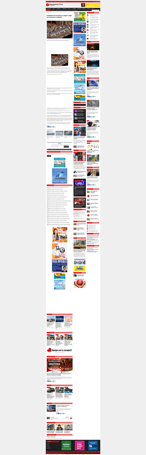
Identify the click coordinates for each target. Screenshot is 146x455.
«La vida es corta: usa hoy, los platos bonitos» (79, 206)
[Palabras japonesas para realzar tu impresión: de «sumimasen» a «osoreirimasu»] (88, 192)
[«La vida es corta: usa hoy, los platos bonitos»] (79, 201)
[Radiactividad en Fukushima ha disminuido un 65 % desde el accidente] (68, 133)
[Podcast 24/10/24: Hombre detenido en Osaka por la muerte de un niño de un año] (75, 234)
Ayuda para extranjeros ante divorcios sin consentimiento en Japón (92, 249)
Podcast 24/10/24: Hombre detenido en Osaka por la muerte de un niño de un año (81, 234)
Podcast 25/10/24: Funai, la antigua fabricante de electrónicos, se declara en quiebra (81, 228)
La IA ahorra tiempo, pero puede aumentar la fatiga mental (62, 406)
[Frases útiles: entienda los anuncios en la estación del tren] (88, 204)
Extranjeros (58, 8)
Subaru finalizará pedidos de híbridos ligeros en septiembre (68, 395)
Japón (53, 8)
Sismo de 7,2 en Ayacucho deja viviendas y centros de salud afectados (79, 137)
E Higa (52, 19)
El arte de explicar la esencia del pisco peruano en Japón (92, 177)
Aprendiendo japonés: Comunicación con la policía (94, 207)
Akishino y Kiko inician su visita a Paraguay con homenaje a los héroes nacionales (81, 172)
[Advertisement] (60, 47)
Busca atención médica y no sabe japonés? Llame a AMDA (93, 241)
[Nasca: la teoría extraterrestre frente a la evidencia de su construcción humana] (75, 176)
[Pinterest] (98, 1)
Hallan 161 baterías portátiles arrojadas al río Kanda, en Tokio (55, 206)
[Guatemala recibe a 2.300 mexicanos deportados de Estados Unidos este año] (75, 147)
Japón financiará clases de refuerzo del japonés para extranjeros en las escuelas (58, 216)
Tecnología (79, 8)
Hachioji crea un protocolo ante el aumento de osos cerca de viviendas (56, 210)
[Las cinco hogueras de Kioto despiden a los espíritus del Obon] (93, 46)
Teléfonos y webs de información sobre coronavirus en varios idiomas (92, 239)
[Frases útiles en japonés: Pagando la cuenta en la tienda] (88, 219)
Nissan (59, 398)
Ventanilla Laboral (90, 245)
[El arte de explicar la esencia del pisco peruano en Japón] (93, 172)
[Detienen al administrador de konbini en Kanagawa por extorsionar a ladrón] (51, 427)
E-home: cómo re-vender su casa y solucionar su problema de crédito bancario (51, 343)
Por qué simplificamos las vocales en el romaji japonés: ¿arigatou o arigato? (92, 251)
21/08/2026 (48, 221)
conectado (53, 438)
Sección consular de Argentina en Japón (93, 230)
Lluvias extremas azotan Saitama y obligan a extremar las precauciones (57, 220)
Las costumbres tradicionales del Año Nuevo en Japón (67, 432)
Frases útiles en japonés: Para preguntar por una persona (94, 195)
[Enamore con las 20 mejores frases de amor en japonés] (88, 200)
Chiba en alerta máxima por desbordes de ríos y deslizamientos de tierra (81, 118)
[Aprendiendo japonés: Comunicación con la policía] (88, 207)
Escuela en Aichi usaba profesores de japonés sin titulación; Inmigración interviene (58, 218)
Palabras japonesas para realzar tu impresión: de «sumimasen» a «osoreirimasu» (93, 191)
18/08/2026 (58, 407)
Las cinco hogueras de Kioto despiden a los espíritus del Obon (92, 52)
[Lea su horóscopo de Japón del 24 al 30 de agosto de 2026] (79, 183)
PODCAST (75, 221)
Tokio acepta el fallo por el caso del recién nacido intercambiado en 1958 (59, 432)
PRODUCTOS (89, 141)
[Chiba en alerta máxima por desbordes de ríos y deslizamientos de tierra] (75, 118)
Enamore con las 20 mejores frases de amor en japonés (94, 199)
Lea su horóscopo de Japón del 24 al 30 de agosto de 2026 (79, 187)
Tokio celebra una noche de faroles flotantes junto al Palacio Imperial (92, 68)
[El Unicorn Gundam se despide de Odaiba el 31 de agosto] (51, 319)
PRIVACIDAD (55, 1)
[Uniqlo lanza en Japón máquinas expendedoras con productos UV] (93, 158)
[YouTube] (99, 1)
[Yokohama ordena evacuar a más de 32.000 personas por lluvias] (75, 111)
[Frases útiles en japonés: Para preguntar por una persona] (88, 196)
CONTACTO (51, 1)
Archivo (55, 19)
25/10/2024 (79, 230)
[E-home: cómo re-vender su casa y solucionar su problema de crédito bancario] (51, 337)
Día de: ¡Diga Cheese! (76, 214)
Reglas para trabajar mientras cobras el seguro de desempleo (92, 248)
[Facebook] (93, 1)
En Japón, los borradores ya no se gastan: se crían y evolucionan (93, 151)
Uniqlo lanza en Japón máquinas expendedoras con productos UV (92, 163)
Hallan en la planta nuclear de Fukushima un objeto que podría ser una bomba (59, 136)
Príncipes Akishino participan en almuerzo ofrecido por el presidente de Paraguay (79, 163)
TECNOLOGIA (49, 403)
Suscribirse (66, 146)
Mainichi (54, 149)
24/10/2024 (79, 235)
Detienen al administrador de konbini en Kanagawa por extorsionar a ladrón (51, 432)
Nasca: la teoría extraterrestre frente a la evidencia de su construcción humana (81, 176)
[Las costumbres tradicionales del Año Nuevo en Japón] (68, 427)
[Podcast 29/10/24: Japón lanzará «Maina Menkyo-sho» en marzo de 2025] (75, 224)
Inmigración (64, 8)
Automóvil (74, 8)
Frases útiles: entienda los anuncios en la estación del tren (94, 204)
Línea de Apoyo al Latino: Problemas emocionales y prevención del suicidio (80, 275)
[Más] (57, 411)
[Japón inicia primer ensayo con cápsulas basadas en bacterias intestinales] (93, 83)
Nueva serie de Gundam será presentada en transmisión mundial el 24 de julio (59, 325)
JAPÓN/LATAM (76, 150)
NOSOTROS (48, 1)
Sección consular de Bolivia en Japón (92, 231)
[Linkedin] (96, 1)
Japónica (84, 8)
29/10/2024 (79, 225)
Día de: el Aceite (75, 211)
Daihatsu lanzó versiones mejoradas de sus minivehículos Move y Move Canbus (51, 395)
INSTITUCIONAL (63, 1)
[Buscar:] (95, 10)
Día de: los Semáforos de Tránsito (78, 218)
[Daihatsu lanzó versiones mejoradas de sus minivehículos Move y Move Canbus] (51, 390)
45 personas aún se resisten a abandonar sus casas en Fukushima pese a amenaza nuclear (50, 136)
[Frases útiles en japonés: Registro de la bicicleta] (88, 211)
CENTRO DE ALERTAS (77, 107)
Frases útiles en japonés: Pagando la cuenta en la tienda (94, 218)
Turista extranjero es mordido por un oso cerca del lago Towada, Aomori (94, 33)
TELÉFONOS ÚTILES (90, 233)
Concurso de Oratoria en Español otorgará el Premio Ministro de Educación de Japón (58, 374)
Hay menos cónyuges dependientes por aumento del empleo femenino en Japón (58, 214)
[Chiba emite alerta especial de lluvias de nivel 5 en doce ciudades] (75, 121)
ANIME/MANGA (49, 314)
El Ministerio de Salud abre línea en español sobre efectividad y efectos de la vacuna (93, 236)
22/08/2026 (48, 207)
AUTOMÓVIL (49, 385)
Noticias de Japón (58, 149)
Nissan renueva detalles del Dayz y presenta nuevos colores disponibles (59, 395)
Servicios (69, 8)
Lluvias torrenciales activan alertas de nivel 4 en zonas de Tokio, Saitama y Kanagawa (81, 114)
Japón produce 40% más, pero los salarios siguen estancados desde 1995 (57, 212)
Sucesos (57, 19)
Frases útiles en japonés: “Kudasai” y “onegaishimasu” (94, 215)
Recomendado (48, 400)
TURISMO (88, 41)
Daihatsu (50, 399)
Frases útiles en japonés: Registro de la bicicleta (93, 211)
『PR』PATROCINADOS (50, 332)
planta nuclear (64, 149)
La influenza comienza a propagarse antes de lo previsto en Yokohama (91, 128)
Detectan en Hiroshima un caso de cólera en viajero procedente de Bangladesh (93, 108)
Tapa (58, 19)
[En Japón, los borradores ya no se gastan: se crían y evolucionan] (93, 146)
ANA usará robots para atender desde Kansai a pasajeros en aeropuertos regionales (58, 224)
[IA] (51, 408)
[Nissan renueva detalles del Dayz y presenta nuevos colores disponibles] (60, 390)
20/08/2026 (89, 110)
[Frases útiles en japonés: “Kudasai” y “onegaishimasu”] (88, 215)
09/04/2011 (49, 19)
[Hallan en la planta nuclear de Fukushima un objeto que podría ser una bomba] (59, 133)
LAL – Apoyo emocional (77, 272)
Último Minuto (49, 8)
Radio (93, 8)
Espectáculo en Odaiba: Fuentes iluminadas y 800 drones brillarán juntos (94, 22)
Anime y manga (52, 327)
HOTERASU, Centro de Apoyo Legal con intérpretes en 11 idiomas (92, 243)
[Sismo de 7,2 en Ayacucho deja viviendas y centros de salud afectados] (79, 131)
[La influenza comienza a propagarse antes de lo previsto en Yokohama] (93, 123)
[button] (60, 29)
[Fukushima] (60, 37)
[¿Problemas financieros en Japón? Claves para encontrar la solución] (60, 337)
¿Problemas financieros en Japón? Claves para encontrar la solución (59, 343)
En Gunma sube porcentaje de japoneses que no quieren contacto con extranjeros (58, 222)
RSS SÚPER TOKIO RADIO (78, 209)
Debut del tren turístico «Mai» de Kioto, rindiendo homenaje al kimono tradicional (79, 250)
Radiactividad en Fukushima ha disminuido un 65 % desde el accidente (68, 136)
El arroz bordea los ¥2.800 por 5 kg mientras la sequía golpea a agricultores (94, 27)
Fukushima (50, 149)
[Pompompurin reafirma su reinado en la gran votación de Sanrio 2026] (68, 319)
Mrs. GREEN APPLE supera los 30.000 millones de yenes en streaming (56, 208)
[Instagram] (95, 1)
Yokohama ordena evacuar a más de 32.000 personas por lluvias (81, 111)
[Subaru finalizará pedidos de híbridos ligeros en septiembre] (68, 390)
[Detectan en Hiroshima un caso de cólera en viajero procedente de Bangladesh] (93, 103)
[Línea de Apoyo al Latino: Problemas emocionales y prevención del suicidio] (75, 275)
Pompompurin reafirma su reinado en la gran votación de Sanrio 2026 (68, 324)
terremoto (69, 149)
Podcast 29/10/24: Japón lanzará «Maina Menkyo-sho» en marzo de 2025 (81, 224)
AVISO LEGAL (59, 1)
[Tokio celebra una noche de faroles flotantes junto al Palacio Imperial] (93, 63)
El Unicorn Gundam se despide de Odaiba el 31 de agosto (50, 324)
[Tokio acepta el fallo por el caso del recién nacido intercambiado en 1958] (60, 427)
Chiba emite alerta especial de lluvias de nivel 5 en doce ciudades (81, 121)
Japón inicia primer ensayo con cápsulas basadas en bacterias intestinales (93, 88)
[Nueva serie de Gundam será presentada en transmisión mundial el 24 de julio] (60, 319)
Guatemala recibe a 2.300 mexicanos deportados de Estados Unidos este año (80, 147)
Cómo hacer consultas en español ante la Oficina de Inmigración (92, 237)
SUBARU (68, 398)
